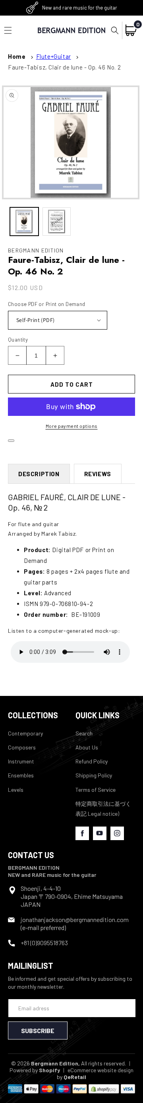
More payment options (72, 426)
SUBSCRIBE (37, 1030)
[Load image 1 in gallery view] (24, 221)
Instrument (21, 761)
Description (39, 473)
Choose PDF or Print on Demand (46, 304)
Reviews (97, 473)
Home (16, 56)
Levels (15, 789)
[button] (115, 30)
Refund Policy (91, 761)
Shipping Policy (93, 775)
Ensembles (21, 775)
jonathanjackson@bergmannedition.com (75, 919)
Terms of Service (95, 789)
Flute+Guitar (53, 56)
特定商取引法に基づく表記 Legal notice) (103, 808)
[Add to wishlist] (11, 440)
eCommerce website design (100, 1070)
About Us (86, 747)
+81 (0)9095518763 (44, 942)
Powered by (35, 1070)
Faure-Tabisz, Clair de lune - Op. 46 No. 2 (64, 67)
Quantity (18, 339)
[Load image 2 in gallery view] (57, 221)
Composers (22, 747)
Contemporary (25, 733)
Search (84, 733)
